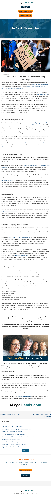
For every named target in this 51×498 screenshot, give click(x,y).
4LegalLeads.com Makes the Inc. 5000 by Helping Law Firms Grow (19, 436)
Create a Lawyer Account (25, 11)
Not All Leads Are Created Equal (10, 424)
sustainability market (42, 94)
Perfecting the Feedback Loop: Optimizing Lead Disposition (17, 429)
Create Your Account (25, 470)
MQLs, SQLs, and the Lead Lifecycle (11, 439)
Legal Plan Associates (25, 15)
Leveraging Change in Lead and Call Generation (14, 426)
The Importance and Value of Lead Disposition (13, 434)
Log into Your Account (25, 7)
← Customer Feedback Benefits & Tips (10, 414)
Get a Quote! (25, 475)
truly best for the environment (9, 211)
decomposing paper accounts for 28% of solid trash (27, 125)
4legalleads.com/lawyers (24, 396)
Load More (25, 450)
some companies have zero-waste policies (19, 237)
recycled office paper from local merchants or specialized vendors (28, 142)
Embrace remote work (21, 255)
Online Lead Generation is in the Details (12, 431)
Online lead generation (7, 180)
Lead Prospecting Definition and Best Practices (14, 444)
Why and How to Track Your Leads (10, 447)
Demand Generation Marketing (10, 442)
